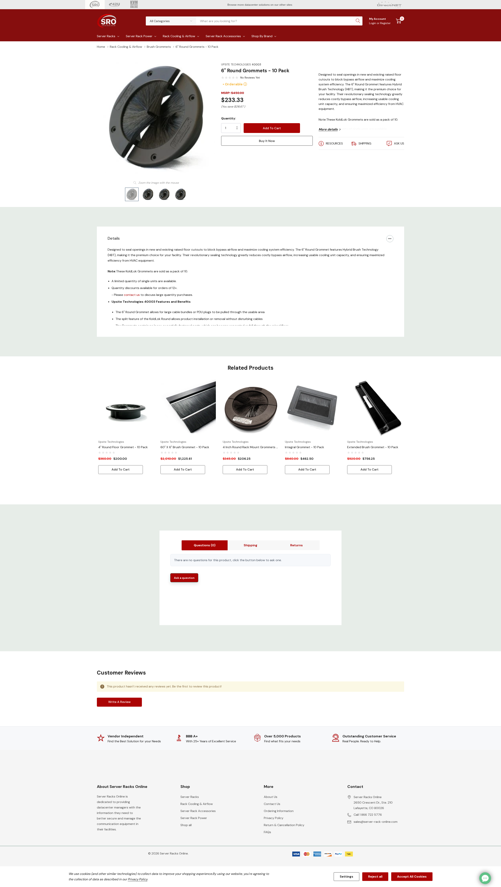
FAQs (267, 832)
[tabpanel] (126, 427)
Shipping (250, 545)
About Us (270, 797)
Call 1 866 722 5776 (368, 815)
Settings (346, 876)
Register (385, 23)
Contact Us (272, 804)
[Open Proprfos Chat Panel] (485, 878)
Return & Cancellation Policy (284, 825)
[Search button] (357, 20)
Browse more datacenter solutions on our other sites (260, 4)
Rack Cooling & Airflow (179, 36)
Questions (204, 545)
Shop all (186, 825)
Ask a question (184, 577)
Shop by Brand (261, 36)
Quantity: (228, 118)
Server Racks (106, 36)
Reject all (375, 876)
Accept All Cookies (412, 876)
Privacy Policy (273, 818)
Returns (296, 545)
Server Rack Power (139, 36)
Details (114, 238)
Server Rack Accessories (223, 36)
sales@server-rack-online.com (375, 822)
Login (373, 23)
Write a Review (119, 702)
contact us (132, 295)
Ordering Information (279, 811)
